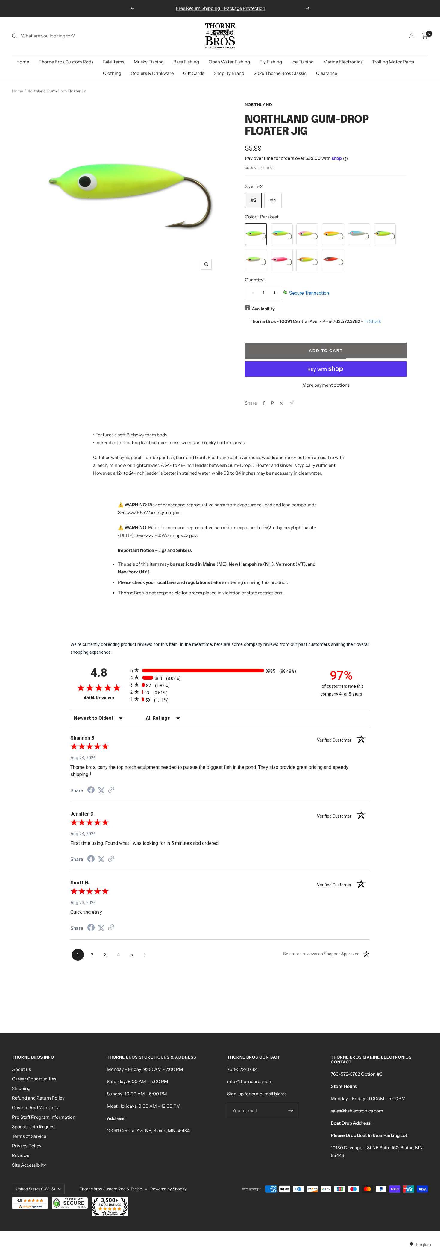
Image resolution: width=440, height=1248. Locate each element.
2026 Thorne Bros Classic (280, 73)
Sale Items (113, 62)
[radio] (220, 670)
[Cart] (425, 36)
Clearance (326, 73)
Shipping (21, 1088)
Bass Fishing (186, 62)
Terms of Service (29, 1136)
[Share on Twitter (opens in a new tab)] (101, 790)
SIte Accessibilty (29, 1165)
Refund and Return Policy (38, 1098)
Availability (263, 309)
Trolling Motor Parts (393, 62)
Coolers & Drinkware (152, 73)
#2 (253, 200)
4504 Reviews (105, 698)
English (423, 1244)
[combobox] (420, 1244)
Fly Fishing (271, 62)
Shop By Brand (229, 73)
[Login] (412, 35)
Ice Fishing (303, 62)
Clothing (112, 73)
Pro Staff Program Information (43, 1117)
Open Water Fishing (229, 62)
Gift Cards (193, 73)
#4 (273, 200)
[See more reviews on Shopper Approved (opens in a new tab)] (111, 790)
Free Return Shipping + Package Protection (220, 8)
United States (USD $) (35, 1188)
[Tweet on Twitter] (281, 403)
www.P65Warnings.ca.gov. (153, 512)
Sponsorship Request (34, 1126)
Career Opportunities (34, 1079)
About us (21, 1069)
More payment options (326, 385)
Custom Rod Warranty (35, 1107)
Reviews (20, 1155)
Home (22, 62)
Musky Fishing (149, 62)
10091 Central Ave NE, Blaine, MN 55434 (148, 1130)
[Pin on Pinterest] (272, 403)
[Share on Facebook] (264, 403)
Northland (258, 104)
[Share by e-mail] (291, 403)
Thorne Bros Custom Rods (66, 62)
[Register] (290, 1110)
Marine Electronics (342, 62)
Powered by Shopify (168, 1188)
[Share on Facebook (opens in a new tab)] (91, 790)
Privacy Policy (26, 1146)
